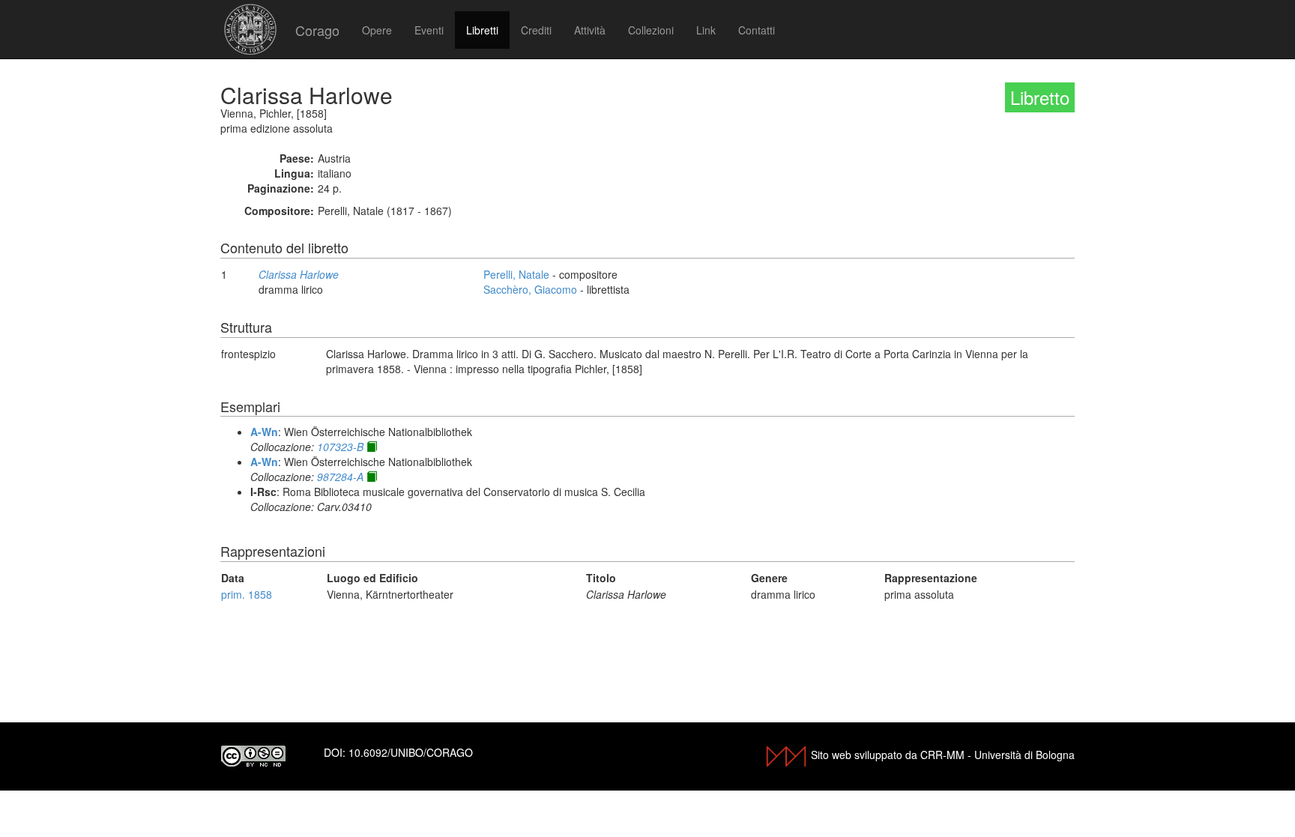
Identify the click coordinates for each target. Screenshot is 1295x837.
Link (706, 29)
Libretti (482, 29)
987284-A (340, 476)
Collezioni (651, 29)
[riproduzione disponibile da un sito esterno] (371, 446)
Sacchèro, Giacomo (530, 289)
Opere (377, 29)
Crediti (536, 29)
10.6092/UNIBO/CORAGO (410, 752)
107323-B (340, 446)
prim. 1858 (246, 594)
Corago (317, 30)
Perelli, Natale (516, 274)
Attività (590, 29)
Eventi (429, 29)
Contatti (756, 29)
